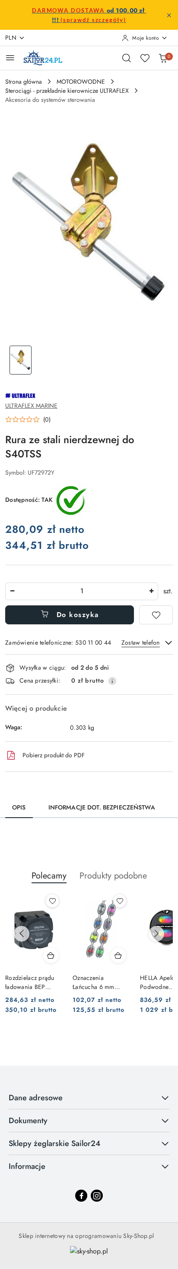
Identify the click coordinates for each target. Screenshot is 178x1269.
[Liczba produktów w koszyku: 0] (163, 58)
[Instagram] (97, 1196)
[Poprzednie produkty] (21, 933)
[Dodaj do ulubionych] (156, 614)
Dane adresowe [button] (36, 1097)
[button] (28, 419)
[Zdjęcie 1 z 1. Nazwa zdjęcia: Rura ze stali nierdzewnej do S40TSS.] (20, 360)
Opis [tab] (19, 807)
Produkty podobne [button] (113, 875)
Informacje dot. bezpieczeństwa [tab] (101, 807)
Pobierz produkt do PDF (53, 755)
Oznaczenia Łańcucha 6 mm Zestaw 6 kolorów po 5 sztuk (101, 982)
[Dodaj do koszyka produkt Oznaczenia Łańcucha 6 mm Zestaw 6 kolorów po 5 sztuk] (118, 955)
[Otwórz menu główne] (10, 58)
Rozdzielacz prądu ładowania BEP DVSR (29, 982)
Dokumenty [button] (28, 1120)
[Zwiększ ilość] (151, 591)
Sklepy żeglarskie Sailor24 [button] (54, 1143)
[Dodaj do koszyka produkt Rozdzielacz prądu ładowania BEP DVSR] (51, 955)
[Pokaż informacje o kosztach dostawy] (112, 681)
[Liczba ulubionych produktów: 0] (144, 58)
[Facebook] (81, 1196)
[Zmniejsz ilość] (12, 591)
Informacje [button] (27, 1166)
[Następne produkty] (156, 933)
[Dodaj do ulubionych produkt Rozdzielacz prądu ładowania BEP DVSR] (52, 900)
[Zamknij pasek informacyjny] (169, 15)
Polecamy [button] (49, 875)
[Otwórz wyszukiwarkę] (126, 58)
